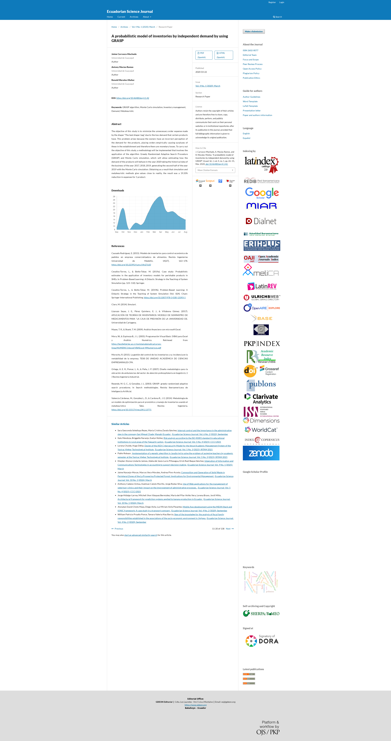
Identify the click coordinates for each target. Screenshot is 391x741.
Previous (119, 528)
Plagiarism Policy (251, 73)
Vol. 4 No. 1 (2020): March (143, 27)
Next (228, 528)
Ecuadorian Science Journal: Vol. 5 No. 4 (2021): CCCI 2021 (193, 442)
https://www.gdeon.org (195, 705)
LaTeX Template (250, 106)
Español (246, 138)
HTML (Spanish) (221, 55)
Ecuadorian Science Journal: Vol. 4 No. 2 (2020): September (199, 510)
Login (281, 2)
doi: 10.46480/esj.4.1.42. (216, 164)
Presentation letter (252, 110)
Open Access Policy (252, 68)
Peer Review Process (253, 64)
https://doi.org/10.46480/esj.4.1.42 (132, 98)
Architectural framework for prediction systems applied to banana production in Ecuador (160, 499)
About (146, 16)
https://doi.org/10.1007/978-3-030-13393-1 (165, 297)
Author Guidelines (251, 96)
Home (110, 16)
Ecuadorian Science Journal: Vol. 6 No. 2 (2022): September (200, 434)
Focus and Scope (251, 59)
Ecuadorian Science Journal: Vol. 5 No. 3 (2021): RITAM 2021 (184, 449)
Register (272, 2)
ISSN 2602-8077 (250, 50)
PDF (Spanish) (202, 55)
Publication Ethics (251, 78)
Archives (134, 16)
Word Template (250, 101)
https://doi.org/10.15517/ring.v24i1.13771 (131, 409)
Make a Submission (254, 31)
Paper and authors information (257, 115)
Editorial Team (250, 55)
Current (121, 16)
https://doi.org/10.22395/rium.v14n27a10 (131, 264)
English (246, 133)
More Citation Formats (208, 170)
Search (278, 16)
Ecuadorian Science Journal (130, 11)
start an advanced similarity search (140, 535)
